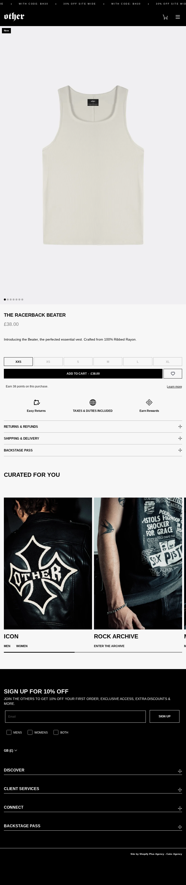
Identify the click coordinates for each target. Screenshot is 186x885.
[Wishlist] (172, 373)
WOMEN (22, 646)
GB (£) (8, 750)
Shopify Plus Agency (152, 854)
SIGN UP (164, 716)
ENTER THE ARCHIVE (109, 646)
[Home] (14, 17)
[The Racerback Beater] (93, 165)
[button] (5, 299)
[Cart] (165, 17)
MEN (7, 646)
